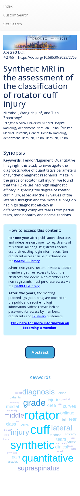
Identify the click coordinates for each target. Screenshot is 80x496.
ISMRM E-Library (27, 260)
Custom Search (15, 15)
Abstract (40, 352)
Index (7, 6)
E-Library (39, 316)
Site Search (12, 24)
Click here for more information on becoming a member (40, 325)
